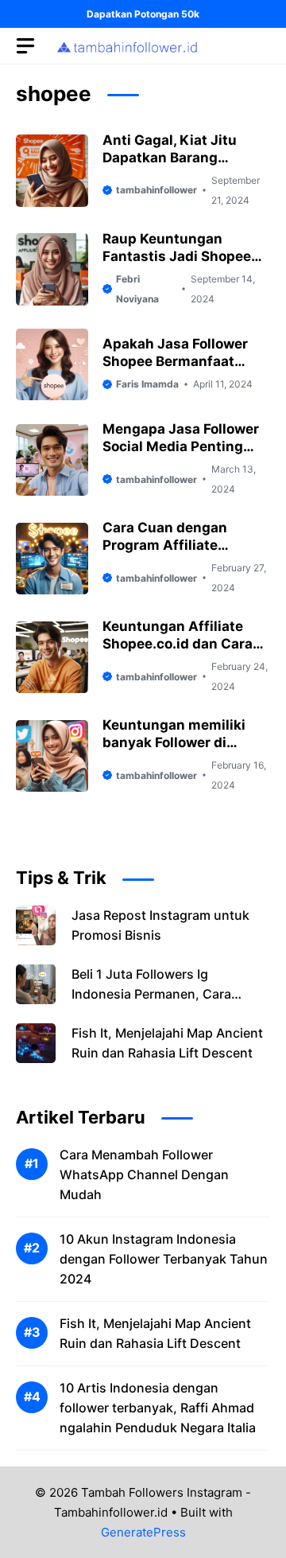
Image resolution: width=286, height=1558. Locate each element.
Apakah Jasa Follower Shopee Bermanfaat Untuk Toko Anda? (175, 361)
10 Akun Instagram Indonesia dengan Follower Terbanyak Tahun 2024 (164, 1259)
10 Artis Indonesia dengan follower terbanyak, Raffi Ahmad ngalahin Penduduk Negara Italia (158, 1407)
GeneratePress (143, 1532)
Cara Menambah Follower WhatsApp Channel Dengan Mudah (144, 1174)
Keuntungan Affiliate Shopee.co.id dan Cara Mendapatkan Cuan (177, 643)
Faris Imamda (147, 384)
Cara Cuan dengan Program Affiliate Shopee (164, 545)
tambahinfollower (156, 190)
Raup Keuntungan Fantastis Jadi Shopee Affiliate (176, 256)
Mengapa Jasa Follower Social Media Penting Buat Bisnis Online (180, 446)
